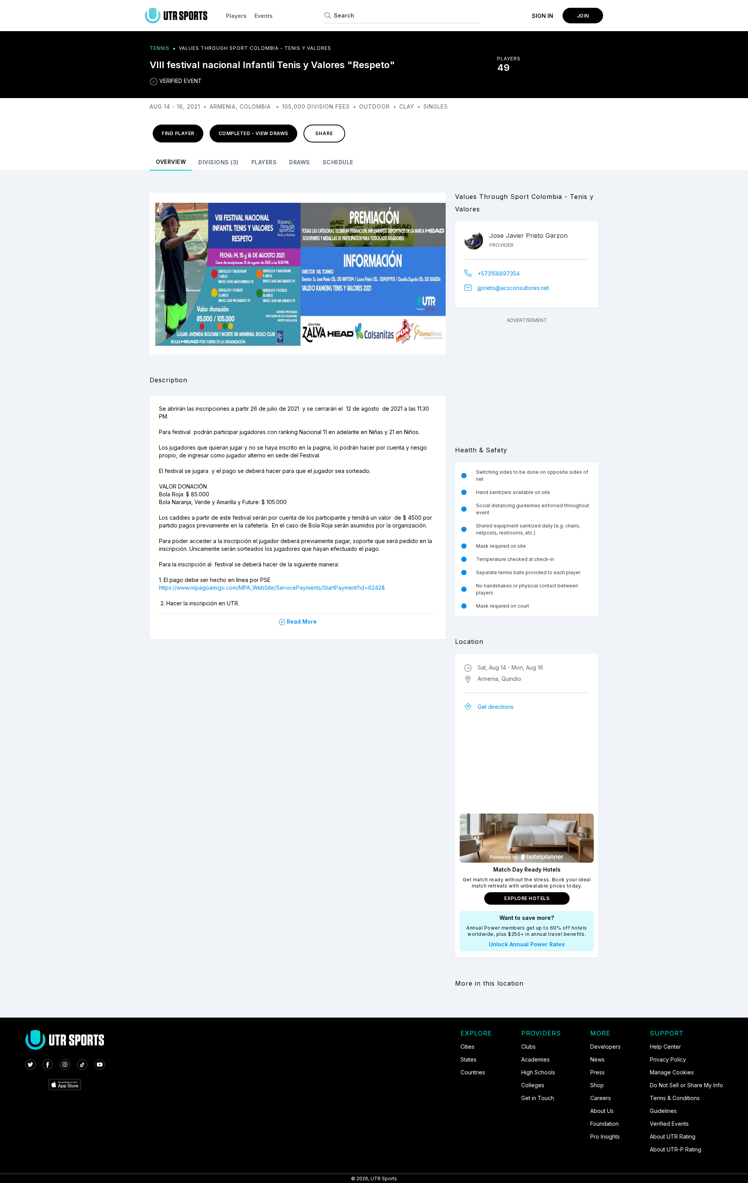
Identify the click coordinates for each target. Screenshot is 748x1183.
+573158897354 (499, 273)
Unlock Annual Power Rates (527, 944)
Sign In (542, 15)
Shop (597, 1085)
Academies (535, 1059)
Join (583, 16)
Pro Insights (605, 1136)
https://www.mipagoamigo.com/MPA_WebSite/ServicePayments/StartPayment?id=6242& (272, 587)
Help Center (665, 1046)
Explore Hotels (526, 898)
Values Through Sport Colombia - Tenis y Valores (255, 48)
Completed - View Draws (253, 133)
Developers (605, 1046)
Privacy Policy (668, 1059)
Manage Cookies (672, 1072)
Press (597, 1072)
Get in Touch (537, 1098)
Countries (472, 1072)
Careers (600, 1098)
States (468, 1059)
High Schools (538, 1072)
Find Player (178, 133)
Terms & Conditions (675, 1098)
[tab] (171, 161)
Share (324, 133)
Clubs (528, 1046)
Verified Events (669, 1123)
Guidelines (663, 1110)
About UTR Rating (672, 1136)
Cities (467, 1046)
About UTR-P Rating (675, 1149)
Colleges (532, 1085)
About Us (602, 1110)
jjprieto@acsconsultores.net (513, 288)
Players (236, 15)
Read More (301, 621)
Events (263, 15)
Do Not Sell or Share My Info (686, 1085)
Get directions (495, 706)
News (597, 1059)
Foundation (604, 1123)
